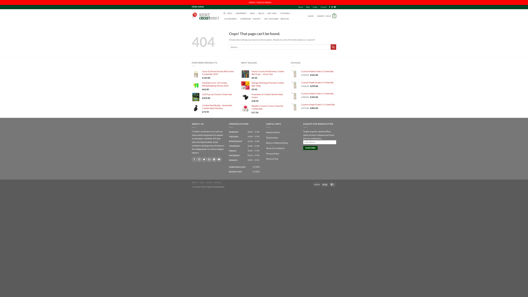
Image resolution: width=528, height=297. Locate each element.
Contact (323, 7)
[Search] (224, 13)
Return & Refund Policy (277, 142)
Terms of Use (272, 158)
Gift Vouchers (271, 19)
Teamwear (245, 19)
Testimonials (272, 137)
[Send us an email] (209, 159)
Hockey (256, 19)
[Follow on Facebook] (329, 7)
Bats (229, 13)
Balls (261, 13)
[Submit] (333, 47)
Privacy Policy (272, 153)
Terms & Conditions (275, 148)
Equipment (241, 13)
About (300, 7)
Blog (308, 7)
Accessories (230, 19)
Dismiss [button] (275, 2)
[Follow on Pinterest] (214, 159)
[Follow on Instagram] (332, 7)
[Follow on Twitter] (204, 159)
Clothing (284, 13)
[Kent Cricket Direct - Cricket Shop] (205, 16)
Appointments (273, 132)
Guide (315, 7)
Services (284, 19)
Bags (252, 13)
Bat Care (272, 13)
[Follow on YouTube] (335, 7)
